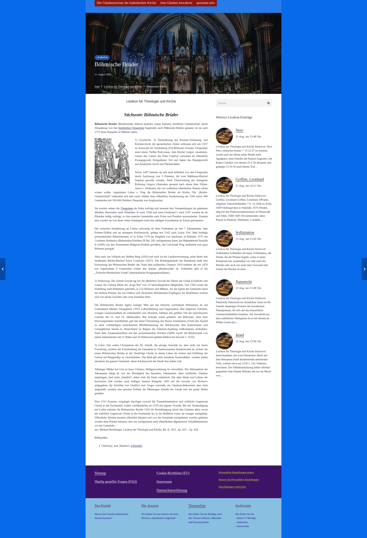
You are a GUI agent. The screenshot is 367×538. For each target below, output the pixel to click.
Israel (240, 335)
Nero (239, 130)
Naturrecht (244, 282)
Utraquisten (127, 208)
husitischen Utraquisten (131, 127)
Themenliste (197, 505)
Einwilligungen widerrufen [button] (232, 486)
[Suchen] (268, 103)
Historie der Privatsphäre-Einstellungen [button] (239, 479)
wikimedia (136, 445)
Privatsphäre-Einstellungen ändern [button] (236, 472)
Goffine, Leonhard (250, 179)
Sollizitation (245, 232)
